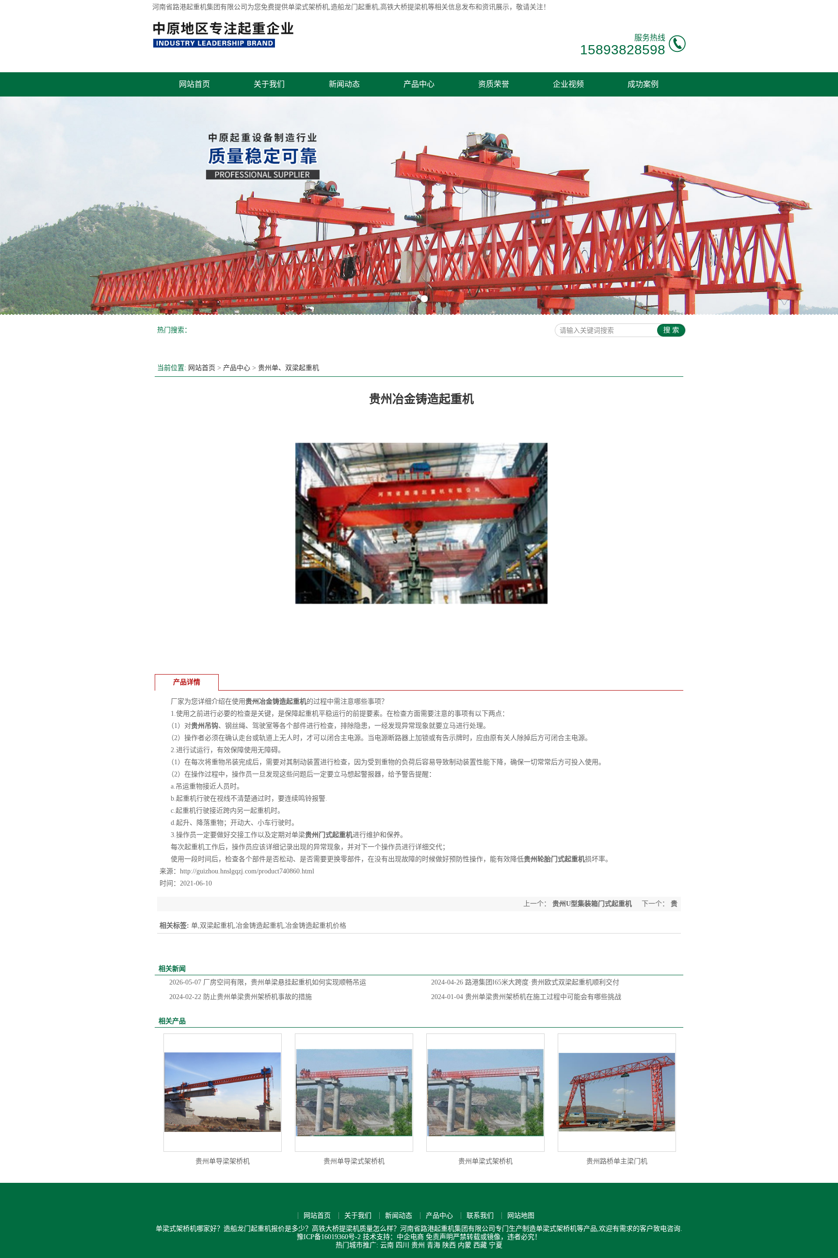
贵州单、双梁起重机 (288, 367)
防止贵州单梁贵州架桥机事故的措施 (240, 996)
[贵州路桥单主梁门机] (617, 1092)
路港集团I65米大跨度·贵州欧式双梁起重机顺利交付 (525, 982)
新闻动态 (344, 84)
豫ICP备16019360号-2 (329, 1237)
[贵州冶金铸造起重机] (421, 662)
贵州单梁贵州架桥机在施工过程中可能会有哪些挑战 (526, 996)
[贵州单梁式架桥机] (485, 1092)
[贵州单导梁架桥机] (222, 1092)
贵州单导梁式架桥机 (354, 1161)
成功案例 (643, 84)
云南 (387, 1245)
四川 (402, 1245)
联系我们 (480, 1215)
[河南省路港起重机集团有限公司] (225, 46)
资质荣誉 (493, 84)
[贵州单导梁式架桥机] (354, 1092)
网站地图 (520, 1215)
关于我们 (269, 84)
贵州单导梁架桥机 (222, 1161)
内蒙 (464, 1245)
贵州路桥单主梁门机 (616, 1161)
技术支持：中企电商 (393, 1237)
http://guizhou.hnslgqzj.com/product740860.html (247, 871)
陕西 (449, 1245)
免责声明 (439, 1237)
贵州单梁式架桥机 (485, 1161)
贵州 (418, 1245)
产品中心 (419, 84)
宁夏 (495, 1245)
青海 (433, 1245)
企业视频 (568, 84)
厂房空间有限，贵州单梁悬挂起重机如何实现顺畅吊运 (267, 982)
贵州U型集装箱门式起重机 (592, 903)
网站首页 (194, 84)
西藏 (480, 1245)
